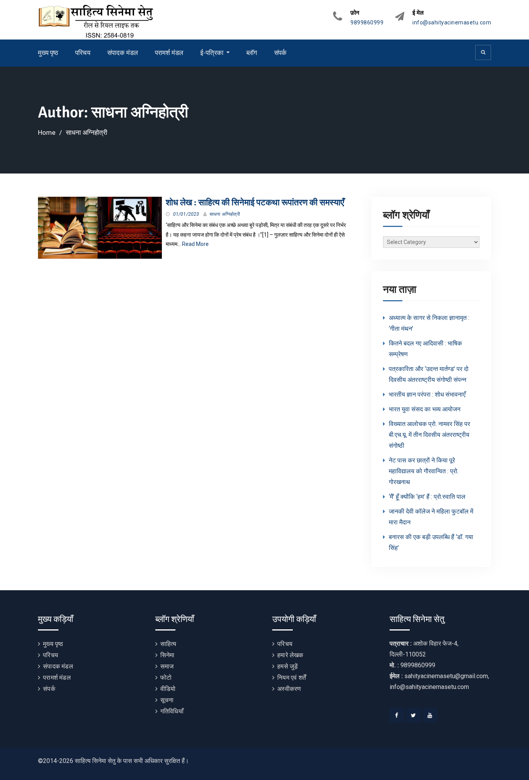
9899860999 (366, 23)
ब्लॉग (251, 53)
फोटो (166, 677)
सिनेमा (167, 655)
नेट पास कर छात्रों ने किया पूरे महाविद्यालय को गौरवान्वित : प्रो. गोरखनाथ (424, 471)
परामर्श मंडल (169, 53)
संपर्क (280, 53)
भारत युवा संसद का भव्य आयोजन (424, 409)
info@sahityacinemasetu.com (451, 23)
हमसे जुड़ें (287, 666)
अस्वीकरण (289, 688)
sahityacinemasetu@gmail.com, (446, 676)
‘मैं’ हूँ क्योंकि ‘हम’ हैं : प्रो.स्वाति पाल (427, 496)
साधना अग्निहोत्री (225, 214)
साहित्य (168, 644)
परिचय (82, 53)
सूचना (167, 700)
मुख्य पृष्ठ (48, 53)
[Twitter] (413, 715)
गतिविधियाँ (172, 711)
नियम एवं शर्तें (291, 677)
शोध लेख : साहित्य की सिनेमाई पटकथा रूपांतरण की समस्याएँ (255, 202)
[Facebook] (397, 715)
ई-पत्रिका (211, 53)
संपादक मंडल (122, 53)
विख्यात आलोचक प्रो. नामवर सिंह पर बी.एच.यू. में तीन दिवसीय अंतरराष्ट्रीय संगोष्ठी (429, 434)
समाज (167, 666)
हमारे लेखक (290, 655)
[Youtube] (430, 715)
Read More (195, 244)
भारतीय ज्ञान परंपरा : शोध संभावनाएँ (427, 394)
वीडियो (168, 688)
